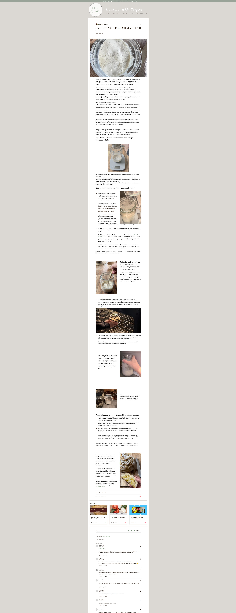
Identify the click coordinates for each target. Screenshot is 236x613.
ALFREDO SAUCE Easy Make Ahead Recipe (98, 518)
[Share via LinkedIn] (102, 492)
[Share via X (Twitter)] (99, 492)
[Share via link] (105, 492)
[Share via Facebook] (96, 492)
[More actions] (140, 24)
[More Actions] (140, 546)
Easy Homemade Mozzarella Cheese (118, 518)
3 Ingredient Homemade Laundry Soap (137, 518)
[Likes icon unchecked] (99, 555)
